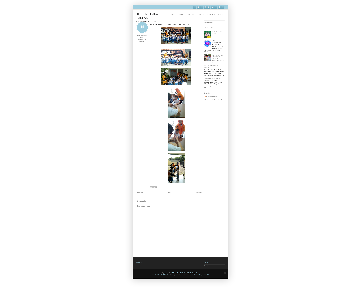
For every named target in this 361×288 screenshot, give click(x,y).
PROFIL (181, 15)
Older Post (199, 192)
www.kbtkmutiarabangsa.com (198, 275)
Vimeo (208, 7)
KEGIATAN (210, 15)
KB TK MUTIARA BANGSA (147, 16)
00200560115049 (192, 273)
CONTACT (214, 41)
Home (169, 192)
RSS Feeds (222, 7)
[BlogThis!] (153, 187)
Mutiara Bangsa (212, 96)
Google (201, 7)
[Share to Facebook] (156, 187)
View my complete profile (213, 99)
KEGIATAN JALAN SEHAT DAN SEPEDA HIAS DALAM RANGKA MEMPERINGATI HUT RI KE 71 (218, 58)
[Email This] (151, 187)
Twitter (198, 7)
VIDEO (200, 15)
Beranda (206, 266)
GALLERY (191, 15)
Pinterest (219, 7)
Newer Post (140, 192)
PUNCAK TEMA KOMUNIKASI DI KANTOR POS (169, 24)
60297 (208, 275)
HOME (173, 15)
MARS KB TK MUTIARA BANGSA (212, 78)
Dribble (205, 7)
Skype (212, 7)
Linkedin (215, 7)
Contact (221, 15)
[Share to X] (154, 187)
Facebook (194, 7)
